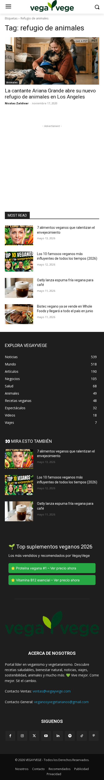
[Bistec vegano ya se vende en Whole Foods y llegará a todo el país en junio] (19, 314)
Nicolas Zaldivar (17, 103)
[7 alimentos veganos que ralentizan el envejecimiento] (19, 235)
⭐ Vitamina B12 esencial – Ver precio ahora (45, 580)
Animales (12, 82)
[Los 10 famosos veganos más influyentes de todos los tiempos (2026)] (19, 262)
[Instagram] (22, 736)
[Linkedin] (58, 736)
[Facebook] (10, 736)
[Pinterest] (93, 736)
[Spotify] (69, 736)
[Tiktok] (81, 736)
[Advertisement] (52, 159)
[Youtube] (46, 736)
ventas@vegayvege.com (52, 691)
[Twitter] (34, 736)
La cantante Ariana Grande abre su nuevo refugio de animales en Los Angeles (50, 94)
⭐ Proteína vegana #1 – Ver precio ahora (43, 568)
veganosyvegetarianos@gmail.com (61, 702)
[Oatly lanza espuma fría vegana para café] (19, 288)
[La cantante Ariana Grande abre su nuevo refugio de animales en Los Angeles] (52, 61)
